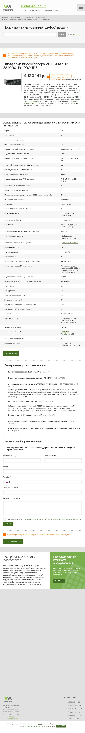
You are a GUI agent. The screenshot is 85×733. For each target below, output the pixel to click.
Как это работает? (73, 34)
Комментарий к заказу (11, 498)
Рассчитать (58, 581)
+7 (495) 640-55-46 (74, 705)
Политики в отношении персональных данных (39, 726)
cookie (40, 724)
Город (5, 466)
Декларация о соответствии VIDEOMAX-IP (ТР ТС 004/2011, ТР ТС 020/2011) (40, 384)
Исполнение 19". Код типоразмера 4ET (25, 415)
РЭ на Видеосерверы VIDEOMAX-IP (23, 372)
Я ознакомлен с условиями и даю (44, 519)
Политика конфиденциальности (11, 711)
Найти (61, 34)
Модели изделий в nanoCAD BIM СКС (24, 401)
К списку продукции (14, 541)
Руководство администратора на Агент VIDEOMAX (30, 378)
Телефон (6, 477)
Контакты (70, 697)
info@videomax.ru (74, 715)
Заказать (8, 524)
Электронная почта (10, 487)
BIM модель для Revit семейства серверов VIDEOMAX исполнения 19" (39, 421)
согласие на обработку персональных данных (66, 519)
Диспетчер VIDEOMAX (32, 101)
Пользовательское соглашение (10, 709)
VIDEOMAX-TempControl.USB (67, 333)
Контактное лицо (9, 455)
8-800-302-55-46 (33, 6)
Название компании (52, 455)
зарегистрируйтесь (73, 79)
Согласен (61, 726)
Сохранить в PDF (11, 353)
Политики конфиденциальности (35, 519)
